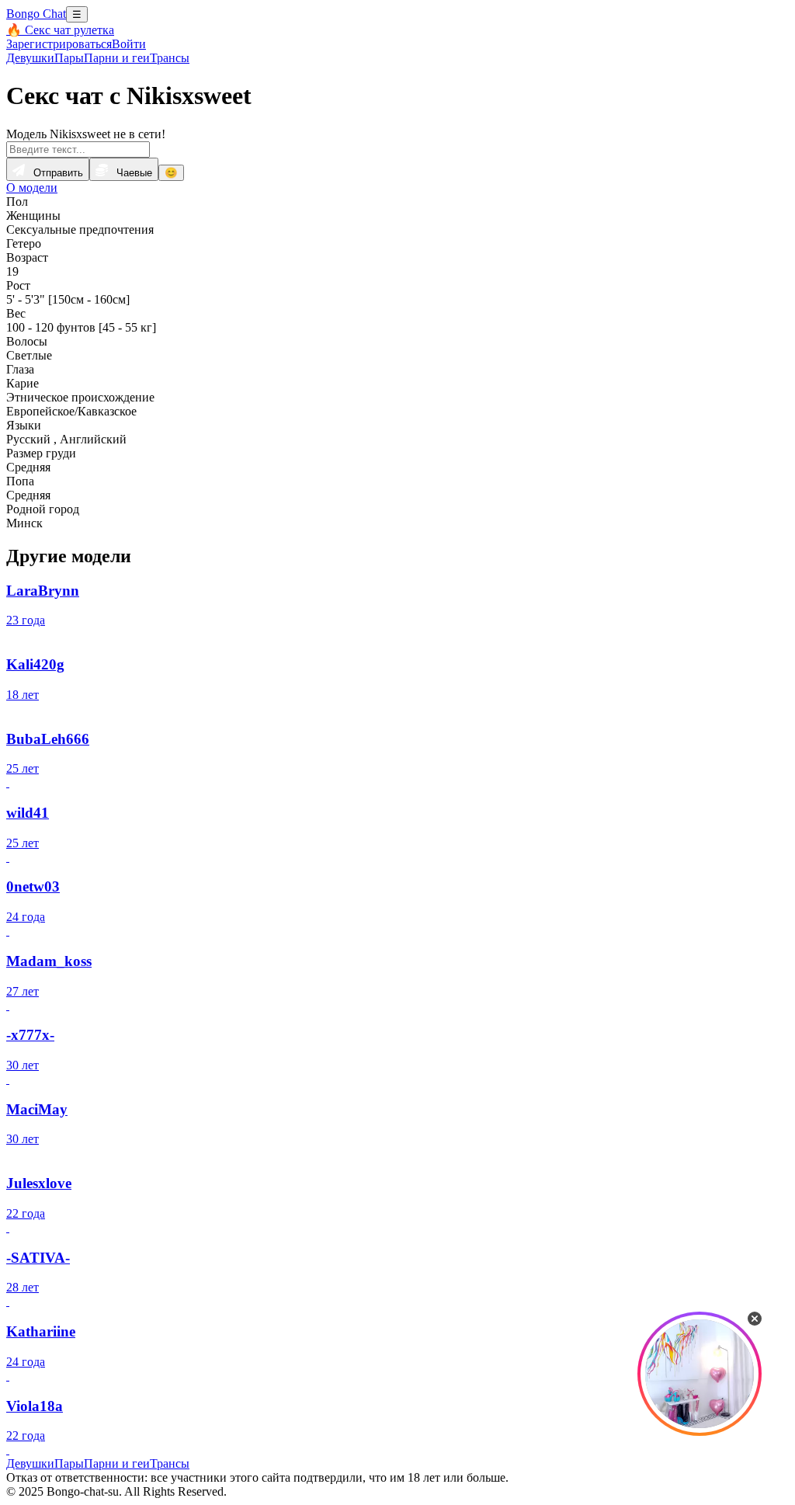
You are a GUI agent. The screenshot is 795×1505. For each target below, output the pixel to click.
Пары (69, 57)
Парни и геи (117, 57)
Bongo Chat (36, 13)
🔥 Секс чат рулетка (60, 29)
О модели (31, 187)
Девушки (30, 57)
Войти (129, 43)
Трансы (169, 57)
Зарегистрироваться (59, 43)
